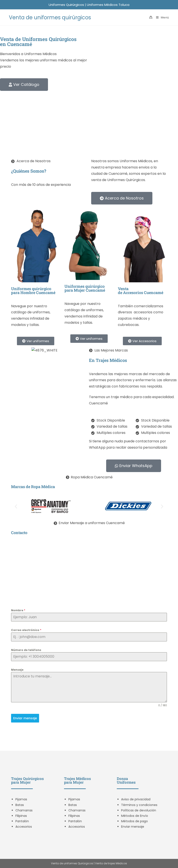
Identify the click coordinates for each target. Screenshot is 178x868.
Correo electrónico (26, 630)
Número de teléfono (26, 650)
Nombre (18, 610)
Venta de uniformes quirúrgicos (50, 17)
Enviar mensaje (25, 718)
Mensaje (17, 670)
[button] (16, 506)
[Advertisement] (89, 123)
